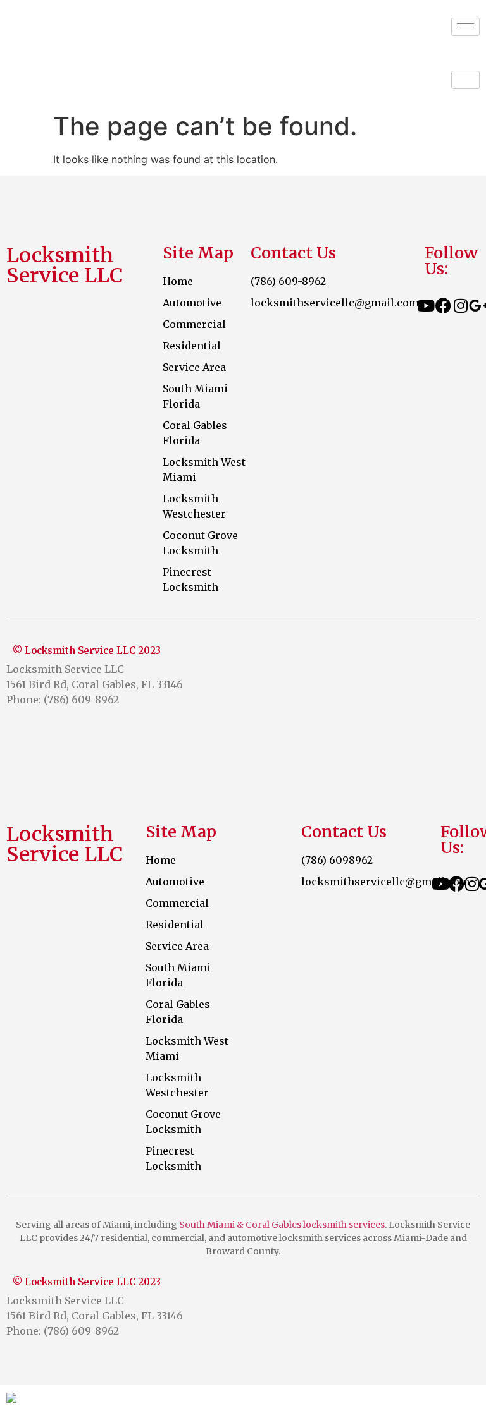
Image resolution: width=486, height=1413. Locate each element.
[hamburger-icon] (465, 27)
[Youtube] (426, 305)
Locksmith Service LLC (110, 26)
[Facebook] (443, 305)
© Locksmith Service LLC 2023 (87, 651)
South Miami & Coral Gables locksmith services (282, 1224)
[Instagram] (461, 305)
